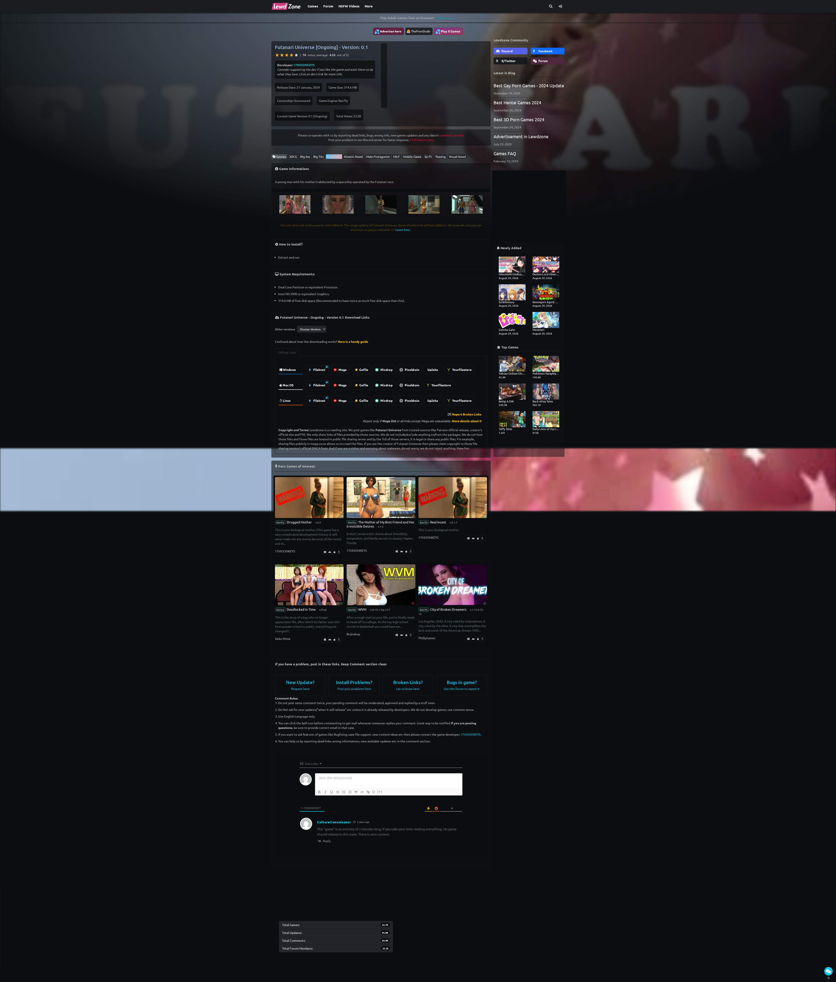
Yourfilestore (462, 370)
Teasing (440, 156)
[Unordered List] (350, 792)
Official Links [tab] (287, 352)
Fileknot (319, 370)
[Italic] (325, 792)
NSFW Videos (349, 6)
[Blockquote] (356, 792)
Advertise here (387, 31)
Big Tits (318, 156)
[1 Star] (277, 55)
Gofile (363, 370)
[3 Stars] (287, 55)
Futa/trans (334, 156)
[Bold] (319, 792)
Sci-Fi (428, 156)
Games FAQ (505, 153)
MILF (396, 156)
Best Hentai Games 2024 (517, 102)
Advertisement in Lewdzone (521, 136)
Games (313, 6)
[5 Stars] (296, 55)
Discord (506, 51)
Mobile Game (412, 156)
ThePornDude (420, 31)
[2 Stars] (282, 55)
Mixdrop (386, 370)
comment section (451, 135)
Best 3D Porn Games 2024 (519, 119)
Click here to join (421, 140)
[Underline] (332, 792)
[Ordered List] (344, 792)
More (369, 6)
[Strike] (338, 792)
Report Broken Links (466, 414)
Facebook (545, 51)
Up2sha (432, 370)
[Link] (368, 792)
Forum (328, 6)
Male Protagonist (378, 156)
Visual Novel (457, 156)
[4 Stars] (291, 55)
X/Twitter (508, 61)
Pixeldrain (411, 370)
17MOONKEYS (304, 65)
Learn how (403, 230)
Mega (342, 370)
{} (373, 791)
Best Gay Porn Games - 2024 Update (529, 85)
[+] (380, 791)
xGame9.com (445, 17)
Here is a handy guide (353, 341)
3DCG (293, 156)
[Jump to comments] (828, 971)
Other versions (285, 329)
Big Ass (305, 156)
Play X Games (447, 31)
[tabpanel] (381, 384)
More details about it (466, 421)
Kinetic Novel (353, 156)
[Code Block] (362, 792)
